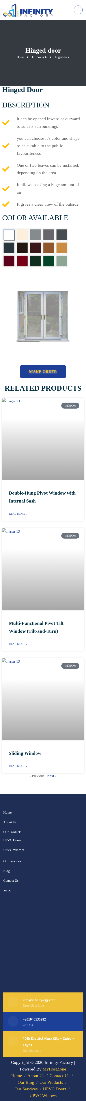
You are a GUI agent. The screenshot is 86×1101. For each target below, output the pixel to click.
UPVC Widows (13, 850)
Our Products (39, 57)
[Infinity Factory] (28, 10)
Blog (6, 871)
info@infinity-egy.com (39, 1000)
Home (20, 57)
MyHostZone (54, 1069)
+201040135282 (34, 1019)
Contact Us (11, 880)
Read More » (18, 513)
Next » (52, 776)
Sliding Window (25, 753)
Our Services (12, 861)
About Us (10, 822)
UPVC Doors (12, 840)
